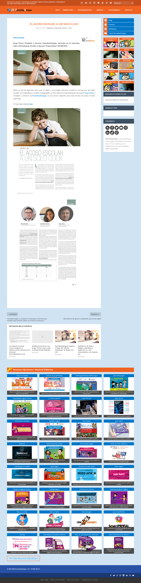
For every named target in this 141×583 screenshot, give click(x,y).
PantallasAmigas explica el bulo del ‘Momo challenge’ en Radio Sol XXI (65, 349)
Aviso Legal (44, 580)
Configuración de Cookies (89, 580)
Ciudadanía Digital (85, 10)
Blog (110, 20)
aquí (31, 104)
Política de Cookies (72, 580)
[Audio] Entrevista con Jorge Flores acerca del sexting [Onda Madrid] (41, 348)
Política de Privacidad (57, 580)
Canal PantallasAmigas (117, 33)
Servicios (100, 10)
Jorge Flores (89, 93)
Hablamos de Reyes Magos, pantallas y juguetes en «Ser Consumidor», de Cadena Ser (88, 350)
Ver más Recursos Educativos (23, 558)
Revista (64, 28)
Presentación (68, 10)
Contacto (128, 10)
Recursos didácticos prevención (116, 100)
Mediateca (50, 28)
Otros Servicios (114, 10)
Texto (70, 28)
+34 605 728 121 (35, 569)
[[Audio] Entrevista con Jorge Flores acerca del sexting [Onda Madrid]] (42, 336)
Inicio (58, 10)
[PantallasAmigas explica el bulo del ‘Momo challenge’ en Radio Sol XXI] (65, 336)
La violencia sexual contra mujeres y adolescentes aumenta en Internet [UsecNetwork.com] (19, 350)
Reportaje (58, 28)
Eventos (112, 24)
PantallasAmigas (39, 96)
